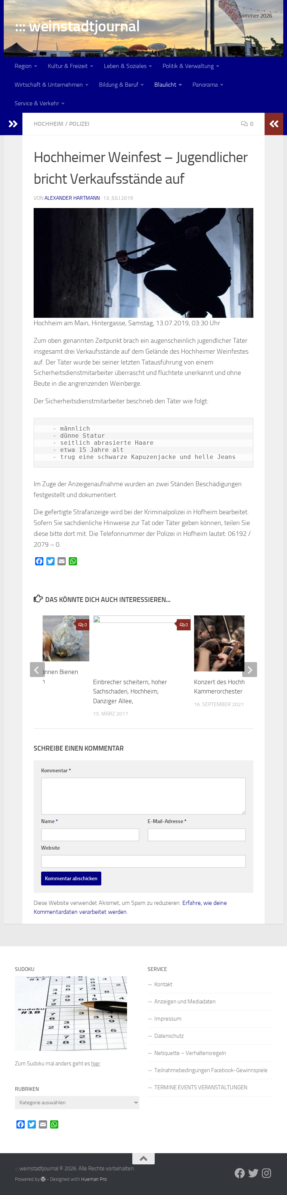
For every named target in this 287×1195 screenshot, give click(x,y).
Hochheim (49, 123)
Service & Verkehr (37, 103)
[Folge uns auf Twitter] (253, 1173)
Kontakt (163, 984)
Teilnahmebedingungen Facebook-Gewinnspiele (211, 1070)
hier (95, 1063)
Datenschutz (169, 1036)
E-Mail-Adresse (167, 821)
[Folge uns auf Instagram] (267, 1173)
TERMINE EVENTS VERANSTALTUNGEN (200, 1087)
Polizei (79, 123)
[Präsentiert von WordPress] (43, 1179)
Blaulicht (165, 84)
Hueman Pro (94, 1179)
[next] (249, 669)
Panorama (205, 84)
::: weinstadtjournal (77, 26)
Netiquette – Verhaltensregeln (190, 1053)
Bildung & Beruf (118, 84)
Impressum (168, 1018)
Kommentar (56, 770)
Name (49, 821)
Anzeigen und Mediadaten (185, 1001)
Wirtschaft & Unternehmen (49, 84)
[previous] (37, 669)
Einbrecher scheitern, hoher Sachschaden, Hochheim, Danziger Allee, (130, 691)
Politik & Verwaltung (188, 65)
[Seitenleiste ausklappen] (13, 124)
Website (50, 848)
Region (23, 65)
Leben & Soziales (125, 65)
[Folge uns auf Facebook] (240, 1173)
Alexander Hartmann (72, 198)
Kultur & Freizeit (68, 65)
